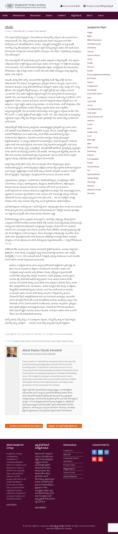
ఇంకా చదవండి (40, 507)
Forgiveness (92, 86)
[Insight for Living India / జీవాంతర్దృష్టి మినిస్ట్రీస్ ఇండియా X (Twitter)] (100, 452)
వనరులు (49, 15)
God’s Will (91, 101)
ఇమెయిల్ (66, 454)
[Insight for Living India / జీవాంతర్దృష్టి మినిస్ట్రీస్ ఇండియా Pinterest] (94, 459)
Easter (90, 70)
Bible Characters (94, 40)
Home (5, 15)
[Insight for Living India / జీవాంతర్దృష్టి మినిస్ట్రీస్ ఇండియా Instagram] (106, 452)
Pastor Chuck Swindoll (37, 31)
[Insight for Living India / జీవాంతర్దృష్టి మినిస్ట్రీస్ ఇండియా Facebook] (94, 452)
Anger (90, 32)
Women (90, 185)
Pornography (93, 159)
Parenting (91, 151)
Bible (89, 36)
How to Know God (95, 116)
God (89, 97)
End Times (91, 78)
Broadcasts (19, 15)
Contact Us (68, 450)
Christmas (91, 47)
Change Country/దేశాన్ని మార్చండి (99, 6)
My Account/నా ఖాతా (71, 6)
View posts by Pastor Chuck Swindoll (38, 353)
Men (89, 143)
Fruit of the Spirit (94, 93)
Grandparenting (94, 109)
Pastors (90, 155)
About (90, 15)
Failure (90, 82)
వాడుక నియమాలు (70, 476)
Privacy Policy (69, 465)
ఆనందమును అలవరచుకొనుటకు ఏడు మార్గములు (24, 426)
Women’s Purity (94, 189)
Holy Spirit (91, 113)
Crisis (89, 59)
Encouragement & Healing (98, 74)
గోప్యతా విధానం (69, 468)
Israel (89, 124)
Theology (91, 182)
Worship (91, 193)
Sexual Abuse (93, 166)
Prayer (90, 162)
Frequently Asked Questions (71, 459)
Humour (90, 120)
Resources (35, 15)
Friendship (92, 90)
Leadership (92, 132)
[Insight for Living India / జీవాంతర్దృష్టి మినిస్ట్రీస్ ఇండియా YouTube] (100, 459)
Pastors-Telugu (68, 341)
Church (90, 51)
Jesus (89, 128)
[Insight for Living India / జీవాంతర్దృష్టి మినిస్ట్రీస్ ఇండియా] (25, 6)
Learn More (11, 504)
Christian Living (93, 44)
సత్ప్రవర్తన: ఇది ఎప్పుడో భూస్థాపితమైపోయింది (64, 426)
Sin (88, 170)
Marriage (91, 139)
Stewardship (92, 178)
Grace (90, 105)
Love (89, 136)
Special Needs (93, 174)
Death (90, 63)
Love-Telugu (56, 341)
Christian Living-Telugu (21, 341)
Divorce (90, 67)
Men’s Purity (92, 147)
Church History (93, 55)
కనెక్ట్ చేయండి (76, 15)
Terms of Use (69, 472)
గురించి (100, 15)
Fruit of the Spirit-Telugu (40, 341)
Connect (62, 15)
